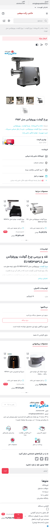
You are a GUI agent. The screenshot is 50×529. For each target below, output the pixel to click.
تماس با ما (44, 495)
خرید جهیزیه (43, 133)
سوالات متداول (43, 488)
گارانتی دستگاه (43, 506)
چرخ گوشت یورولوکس (34, 129)
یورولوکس (17, 126)
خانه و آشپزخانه (38, 28)
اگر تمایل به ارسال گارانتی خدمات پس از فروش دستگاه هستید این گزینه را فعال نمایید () (38, 518)
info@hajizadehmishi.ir (40, 4)
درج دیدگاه (25, 320)
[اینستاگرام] (41, 459)
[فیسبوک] (46, 459)
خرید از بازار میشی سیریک (15, 129)
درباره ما (45, 492)
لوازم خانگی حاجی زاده (29, 133)
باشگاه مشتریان (42, 498)
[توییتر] (36, 459)
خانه (46, 28)
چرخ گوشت (28, 28)
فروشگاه (45, 485)
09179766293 (20, 4)
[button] (28, 392)
